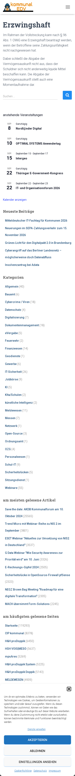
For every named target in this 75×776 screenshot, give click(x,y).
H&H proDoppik (15, 641)
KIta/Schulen (13, 394)
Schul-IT (10, 464)
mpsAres (11, 656)
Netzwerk (11, 426)
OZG (8, 449)
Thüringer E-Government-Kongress (39, 173)
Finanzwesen (13, 348)
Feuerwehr (12, 340)
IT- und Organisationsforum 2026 (38, 188)
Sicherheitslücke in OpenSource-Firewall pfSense (37, 575)
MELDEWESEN (14, 679)
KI (6, 387)
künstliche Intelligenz (19, 402)
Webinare (11, 487)
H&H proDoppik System (20, 664)
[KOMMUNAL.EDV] (19, 7)
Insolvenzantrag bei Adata (22, 264)
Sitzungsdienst (15, 480)
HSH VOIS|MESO (15, 648)
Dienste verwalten (37, 729)
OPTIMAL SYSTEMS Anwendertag (38, 143)
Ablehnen (37, 751)
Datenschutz (40, 770)
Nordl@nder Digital (29, 128)
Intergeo (21, 158)
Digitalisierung (14, 317)
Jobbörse (11, 379)
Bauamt (10, 294)
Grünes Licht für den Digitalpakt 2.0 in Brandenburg (38, 242)
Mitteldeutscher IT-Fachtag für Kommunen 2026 (36, 220)
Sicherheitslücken (17, 472)
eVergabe (11, 333)
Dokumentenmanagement (22, 325)
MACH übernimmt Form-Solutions (27, 604)
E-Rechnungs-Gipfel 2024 (22, 567)
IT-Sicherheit (13, 371)
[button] (69, 689)
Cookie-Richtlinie (23, 770)
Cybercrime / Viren (17, 302)
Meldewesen (13, 410)
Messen (10, 418)
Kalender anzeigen (15, 199)
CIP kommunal (14, 633)
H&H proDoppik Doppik (20, 672)
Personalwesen (15, 456)
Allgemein (11, 286)
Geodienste (12, 356)
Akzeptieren (37, 740)
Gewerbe (11, 364)
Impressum (55, 770)
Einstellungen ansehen (37, 762)
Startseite (11, 625)
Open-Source (14, 433)
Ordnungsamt (14, 441)
